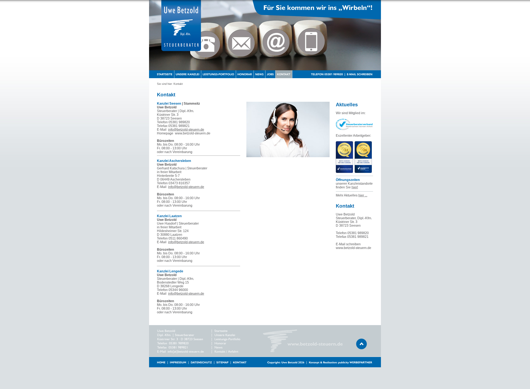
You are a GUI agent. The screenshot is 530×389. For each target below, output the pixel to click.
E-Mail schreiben (348, 244)
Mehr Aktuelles (351, 195)
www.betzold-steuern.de (192, 133)
